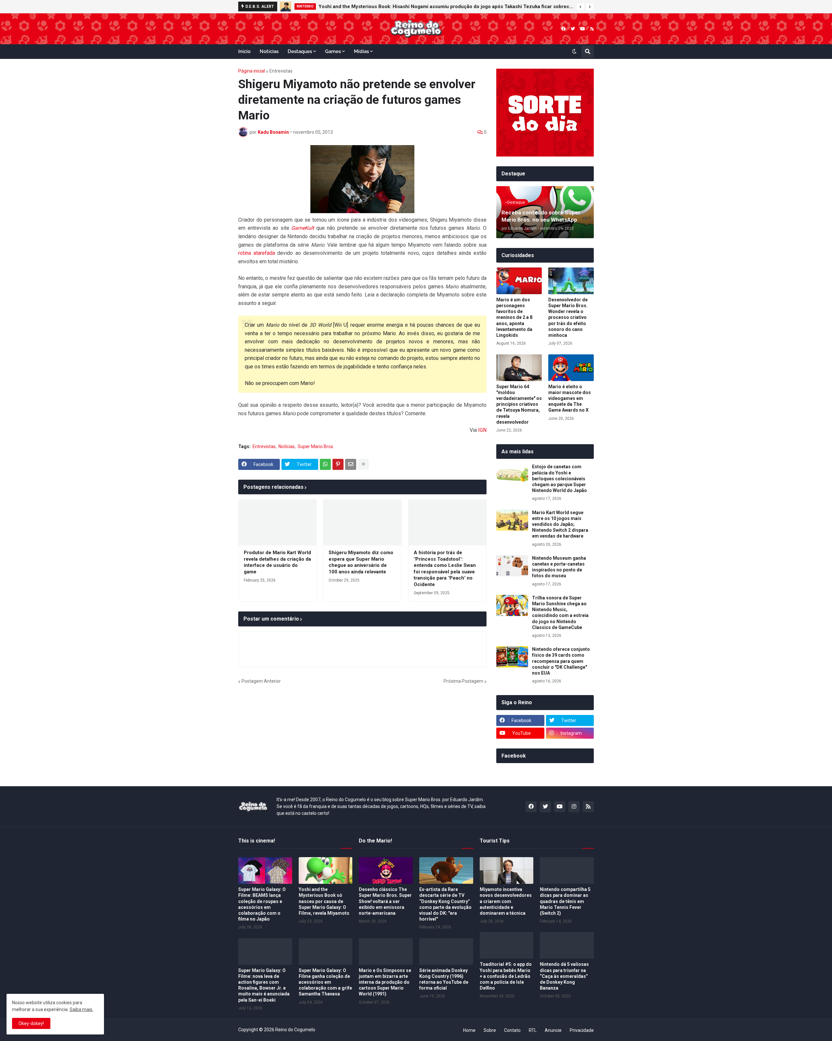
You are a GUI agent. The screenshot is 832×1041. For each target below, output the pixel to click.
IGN (482, 430)
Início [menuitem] (244, 51)
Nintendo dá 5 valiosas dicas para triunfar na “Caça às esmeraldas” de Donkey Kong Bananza (564, 976)
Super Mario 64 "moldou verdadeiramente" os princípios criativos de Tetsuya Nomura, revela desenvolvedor (519, 404)
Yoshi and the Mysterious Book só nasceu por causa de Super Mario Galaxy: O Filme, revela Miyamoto (324, 901)
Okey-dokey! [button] (31, 1023)
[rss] (592, 28)
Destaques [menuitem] (300, 51)
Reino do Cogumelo (295, 1029)
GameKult (302, 228)
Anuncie (553, 1030)
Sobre (490, 1030)
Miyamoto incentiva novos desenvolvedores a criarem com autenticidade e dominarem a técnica (506, 901)
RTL (533, 1030)
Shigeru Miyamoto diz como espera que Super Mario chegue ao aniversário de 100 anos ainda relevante (361, 562)
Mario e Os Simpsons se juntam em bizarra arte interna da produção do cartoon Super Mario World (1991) (385, 982)
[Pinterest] (338, 464)
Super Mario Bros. (316, 446)
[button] (580, 7)
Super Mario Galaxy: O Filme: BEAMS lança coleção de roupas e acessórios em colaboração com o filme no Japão (262, 904)
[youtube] (582, 28)
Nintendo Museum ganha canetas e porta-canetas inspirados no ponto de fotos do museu (559, 567)
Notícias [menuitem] (269, 51)
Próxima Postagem (463, 681)
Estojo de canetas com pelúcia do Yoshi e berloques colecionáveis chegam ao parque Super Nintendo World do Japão (559, 478)
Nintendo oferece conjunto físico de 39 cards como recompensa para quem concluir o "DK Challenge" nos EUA (561, 661)
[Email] (350, 464)
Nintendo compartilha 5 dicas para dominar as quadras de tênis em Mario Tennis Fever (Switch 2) (565, 901)
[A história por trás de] (447, 522)
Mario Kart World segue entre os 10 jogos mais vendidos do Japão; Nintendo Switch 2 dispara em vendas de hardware (560, 524)
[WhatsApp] (325, 464)
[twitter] (573, 28)
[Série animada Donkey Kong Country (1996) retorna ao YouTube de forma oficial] (446, 951)
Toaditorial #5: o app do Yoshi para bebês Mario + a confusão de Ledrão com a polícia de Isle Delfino (506, 976)
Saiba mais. (81, 1009)
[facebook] (563, 28)
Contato (512, 1030)
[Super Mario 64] (519, 367)
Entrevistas (280, 71)
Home (469, 1030)
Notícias (287, 446)
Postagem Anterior (261, 681)
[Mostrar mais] (363, 464)
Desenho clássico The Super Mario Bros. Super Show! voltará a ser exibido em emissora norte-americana (385, 901)
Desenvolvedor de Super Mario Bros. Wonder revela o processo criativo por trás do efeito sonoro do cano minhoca (568, 317)
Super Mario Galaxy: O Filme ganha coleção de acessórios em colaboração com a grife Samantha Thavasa (325, 982)
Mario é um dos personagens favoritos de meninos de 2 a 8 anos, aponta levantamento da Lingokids (514, 317)
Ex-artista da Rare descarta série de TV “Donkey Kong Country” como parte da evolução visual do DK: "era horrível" (445, 904)
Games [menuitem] (333, 51)
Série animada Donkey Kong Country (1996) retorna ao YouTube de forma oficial (443, 979)
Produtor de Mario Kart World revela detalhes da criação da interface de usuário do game (277, 562)
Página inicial (251, 71)
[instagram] (573, 806)
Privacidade (582, 1030)
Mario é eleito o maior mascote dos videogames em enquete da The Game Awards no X (569, 398)
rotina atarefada (256, 253)
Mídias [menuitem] (361, 51)
